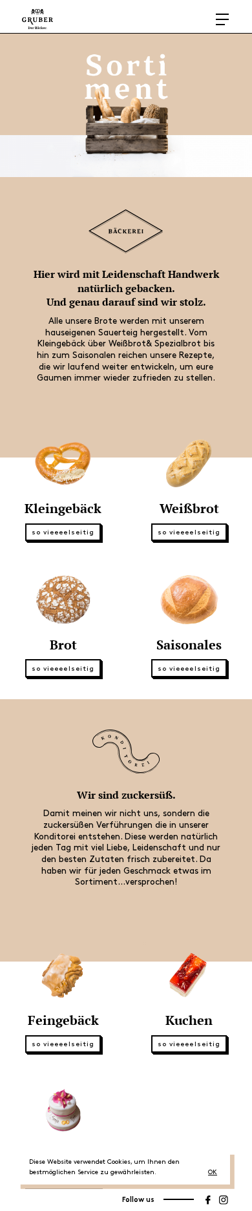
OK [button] (212, 1172)
